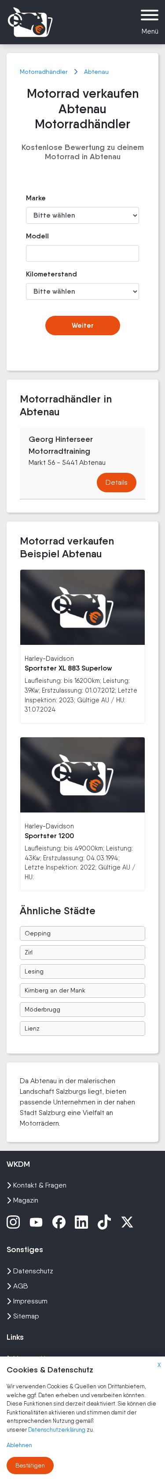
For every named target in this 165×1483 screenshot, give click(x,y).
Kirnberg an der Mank (55, 990)
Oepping (38, 933)
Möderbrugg (42, 1009)
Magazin (25, 1200)
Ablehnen (19, 1445)
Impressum (30, 1301)
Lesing (34, 971)
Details (117, 482)
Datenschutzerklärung (57, 1429)
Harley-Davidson (49, 658)
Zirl (29, 952)
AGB (20, 1286)
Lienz (32, 1028)
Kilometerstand (43, 274)
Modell (37, 236)
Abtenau (96, 71)
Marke (36, 198)
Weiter (83, 325)
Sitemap (26, 1316)
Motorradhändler (44, 71)
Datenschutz (33, 1271)
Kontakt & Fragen (39, 1185)
